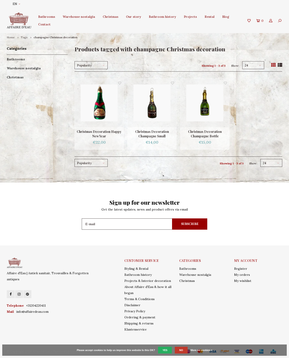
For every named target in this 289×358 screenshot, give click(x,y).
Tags (24, 37)
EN (15, 4)
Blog (225, 17)
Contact (44, 24)
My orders (242, 275)
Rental (209, 17)
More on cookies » (201, 350)
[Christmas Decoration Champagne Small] (152, 103)
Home (11, 37)
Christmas (110, 17)
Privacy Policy (134, 311)
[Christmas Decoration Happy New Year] (99, 103)
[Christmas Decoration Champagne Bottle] (204, 103)
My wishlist (242, 281)
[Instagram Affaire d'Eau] (19, 294)
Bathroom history (162, 17)
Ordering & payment (139, 317)
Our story (133, 17)
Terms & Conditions (139, 299)
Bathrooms (46, 17)
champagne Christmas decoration (55, 37)
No (181, 350)
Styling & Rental (136, 269)
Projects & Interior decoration (147, 281)
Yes (165, 350)
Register (240, 269)
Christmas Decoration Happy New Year (99, 133)
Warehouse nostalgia (79, 17)
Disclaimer (132, 305)
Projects (190, 17)
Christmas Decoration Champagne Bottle (205, 133)
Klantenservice (135, 329)
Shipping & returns (139, 323)
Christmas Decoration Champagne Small (152, 133)
